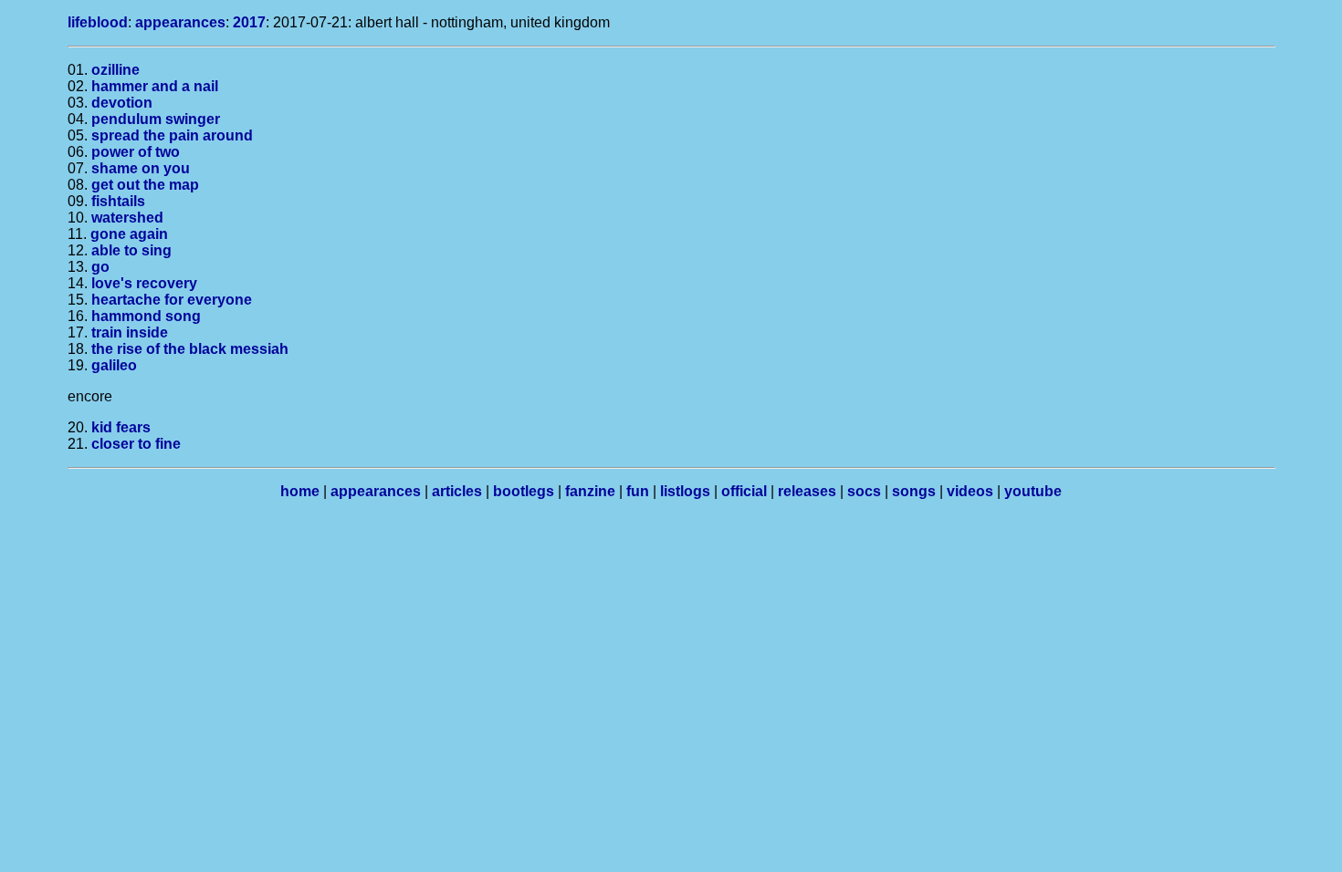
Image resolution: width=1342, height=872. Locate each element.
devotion (121, 102)
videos (970, 491)
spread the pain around (172, 135)
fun (637, 491)
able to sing (131, 250)
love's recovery (144, 283)
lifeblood (98, 22)
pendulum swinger (155, 119)
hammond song (146, 316)
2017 (249, 22)
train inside (129, 332)
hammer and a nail (154, 86)
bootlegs (523, 491)
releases (807, 491)
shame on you (140, 168)
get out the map (145, 184)
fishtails (118, 201)
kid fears (121, 427)
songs (914, 491)
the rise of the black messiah (189, 349)
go (100, 267)
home (300, 491)
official (744, 491)
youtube (1033, 491)
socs (864, 491)
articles (457, 491)
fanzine (590, 491)
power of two (135, 152)
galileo (114, 365)
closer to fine (136, 444)
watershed (127, 217)
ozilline (115, 70)
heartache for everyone (171, 299)
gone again (129, 234)
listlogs (685, 491)
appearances (180, 22)
